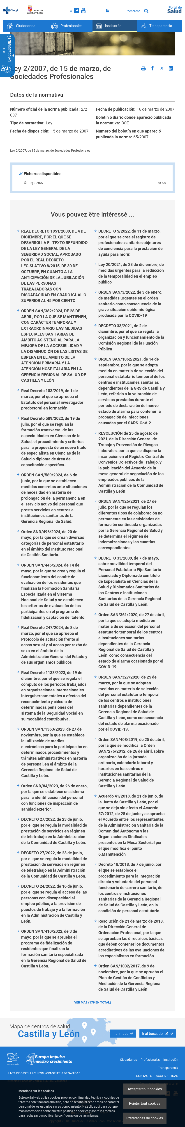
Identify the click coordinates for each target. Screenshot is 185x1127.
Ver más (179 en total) (92, 1002)
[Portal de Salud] (174, 9)
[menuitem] (25, 26)
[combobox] (132, 11)
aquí (97, 1106)
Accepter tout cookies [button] (145, 1089)
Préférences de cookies (144, 1118)
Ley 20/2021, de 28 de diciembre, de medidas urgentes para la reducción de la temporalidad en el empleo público (131, 273)
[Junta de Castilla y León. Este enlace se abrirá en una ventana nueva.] (35, 9)
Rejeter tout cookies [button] (144, 1103)
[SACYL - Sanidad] (10, 9)
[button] (123, 1034)
